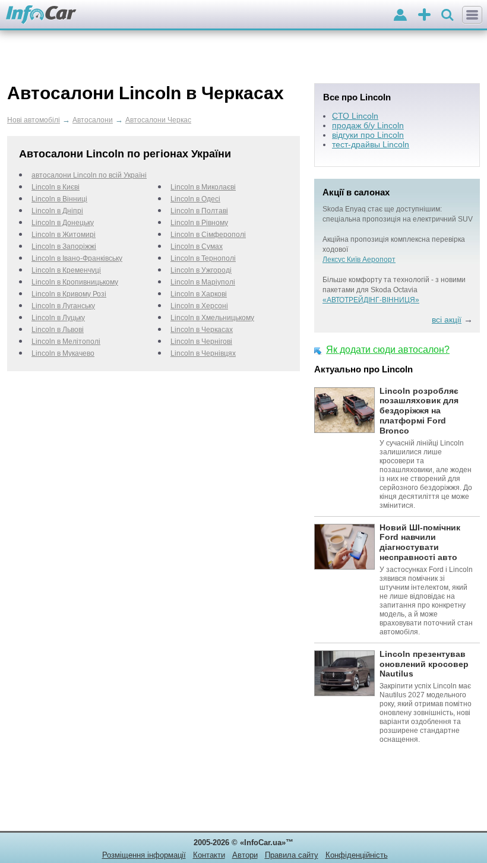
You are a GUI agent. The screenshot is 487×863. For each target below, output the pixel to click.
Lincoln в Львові (57, 329)
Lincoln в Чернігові (201, 341)
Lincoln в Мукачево (62, 353)
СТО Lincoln (355, 116)
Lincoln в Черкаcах (201, 329)
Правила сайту (291, 855)
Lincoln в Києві (55, 187)
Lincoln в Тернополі (203, 258)
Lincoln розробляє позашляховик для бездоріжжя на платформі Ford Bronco (419, 410)
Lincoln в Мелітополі (65, 341)
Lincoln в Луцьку (58, 318)
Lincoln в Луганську (63, 306)
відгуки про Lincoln (368, 135)
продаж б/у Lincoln (368, 125)
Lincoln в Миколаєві (203, 187)
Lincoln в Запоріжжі (63, 246)
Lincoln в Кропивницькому (74, 282)
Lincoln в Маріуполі (202, 282)
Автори (245, 855)
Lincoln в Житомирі (63, 234)
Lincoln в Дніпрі (57, 211)
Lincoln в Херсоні (199, 306)
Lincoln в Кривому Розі (68, 294)
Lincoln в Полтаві (199, 211)
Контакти (209, 855)
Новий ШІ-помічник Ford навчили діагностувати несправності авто (420, 542)
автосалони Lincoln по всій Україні (89, 175)
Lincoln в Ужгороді (201, 270)
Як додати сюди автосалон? (388, 349)
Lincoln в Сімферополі (208, 234)
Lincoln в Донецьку (62, 223)
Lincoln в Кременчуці (66, 270)
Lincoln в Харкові (198, 294)
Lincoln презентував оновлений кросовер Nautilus (424, 664)
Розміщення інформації (144, 855)
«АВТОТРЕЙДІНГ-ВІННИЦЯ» (370, 300)
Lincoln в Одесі (195, 199)
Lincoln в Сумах (196, 246)
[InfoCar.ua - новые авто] (41, 15)
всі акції (446, 319)
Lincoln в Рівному (199, 223)
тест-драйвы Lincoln (370, 144)
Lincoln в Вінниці (59, 199)
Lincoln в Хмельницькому (212, 318)
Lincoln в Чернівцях (203, 353)
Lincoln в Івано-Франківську (76, 258)
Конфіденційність (356, 855)
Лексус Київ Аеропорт (359, 259)
